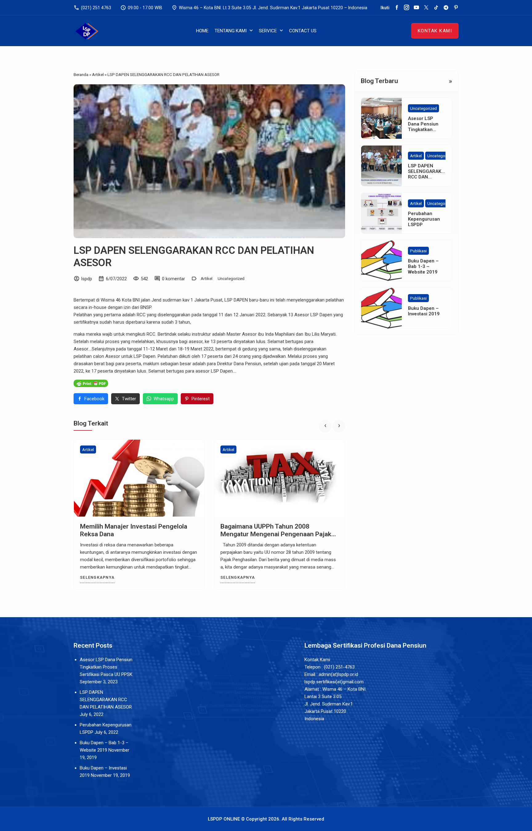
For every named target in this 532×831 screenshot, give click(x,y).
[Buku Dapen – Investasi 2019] (381, 308)
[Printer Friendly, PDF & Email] (91, 383)
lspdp (86, 279)
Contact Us (302, 31)
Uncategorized (231, 278)
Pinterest (200, 399)
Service (268, 31)
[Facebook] (396, 7)
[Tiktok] (436, 7)
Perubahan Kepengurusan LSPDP (424, 219)
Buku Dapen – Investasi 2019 (424, 311)
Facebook (94, 399)
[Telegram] (446, 7)
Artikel (206, 278)
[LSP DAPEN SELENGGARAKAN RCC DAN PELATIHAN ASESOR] (381, 166)
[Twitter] (426, 7)
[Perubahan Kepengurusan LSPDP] (381, 213)
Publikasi (418, 250)
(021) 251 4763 (92, 7)
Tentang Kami (231, 31)
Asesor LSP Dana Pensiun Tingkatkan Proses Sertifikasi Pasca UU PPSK (106, 667)
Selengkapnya (97, 577)
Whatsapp (164, 399)
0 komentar (173, 279)
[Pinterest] (455, 7)
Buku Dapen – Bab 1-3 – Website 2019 (423, 266)
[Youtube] (416, 7)
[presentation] (325, 426)
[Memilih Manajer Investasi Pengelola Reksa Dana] (139, 478)
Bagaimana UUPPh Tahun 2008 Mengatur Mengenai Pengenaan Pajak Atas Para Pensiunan (275, 534)
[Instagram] (406, 7)
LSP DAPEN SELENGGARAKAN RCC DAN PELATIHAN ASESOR (428, 177)
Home (202, 31)
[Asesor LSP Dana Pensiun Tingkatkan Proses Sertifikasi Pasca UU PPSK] (381, 118)
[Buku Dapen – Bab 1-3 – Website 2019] (381, 260)
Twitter (129, 399)
